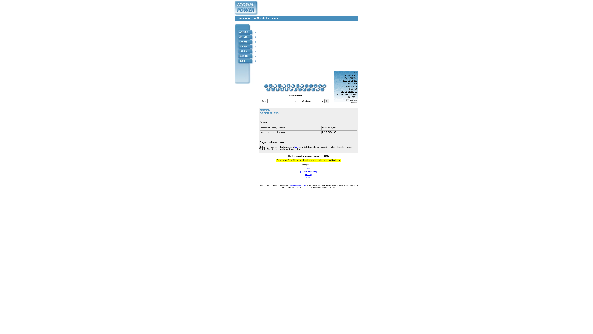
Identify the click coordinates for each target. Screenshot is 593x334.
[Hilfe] (308, 169)
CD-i (350, 94)
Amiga (355, 94)
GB (356, 86)
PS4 (344, 75)
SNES (351, 89)
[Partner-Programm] (308, 172)
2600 (347, 100)
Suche (264, 101)
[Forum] (308, 175)
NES (355, 89)
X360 (351, 78)
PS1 (355, 75)
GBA (352, 86)
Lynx (355, 100)
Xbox (355, 78)
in (295, 101)
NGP (341, 94)
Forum (297, 147)
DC (342, 92)
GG (356, 92)
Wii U (345, 81)
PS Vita (350, 83)
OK (327, 101)
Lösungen (353, 102)
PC (352, 72)
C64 (349, 97)
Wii (349, 81)
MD (349, 92)
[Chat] (308, 178)
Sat (346, 92)
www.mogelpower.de (298, 185)
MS (352, 92)
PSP (355, 83)
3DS (343, 86)
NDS (348, 86)
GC (352, 81)
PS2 (351, 75)
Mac (355, 72)
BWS (346, 94)
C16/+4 (354, 97)
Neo (337, 94)
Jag (351, 100)
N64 (355, 81)
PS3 (348, 75)
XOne (346, 78)
